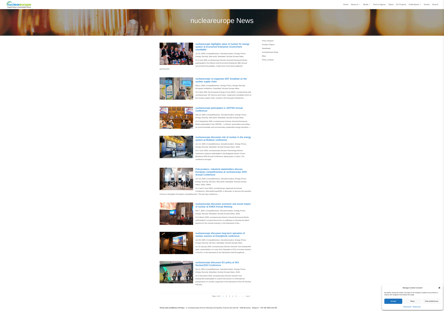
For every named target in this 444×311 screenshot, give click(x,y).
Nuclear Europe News (235, 56)
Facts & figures (379, 4)
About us (354, 4)
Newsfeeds (266, 48)
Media (365, 4)
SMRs (208, 185)
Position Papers (268, 44)
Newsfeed (221, 56)
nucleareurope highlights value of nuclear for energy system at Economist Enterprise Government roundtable (222, 47)
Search (435, 4)
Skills (238, 147)
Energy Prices (239, 53)
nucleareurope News (270, 52)
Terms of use (407, 306)
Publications (414, 4)
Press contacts (268, 60)
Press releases (268, 41)
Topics (391, 4)
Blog (264, 56)
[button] (439, 288)
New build (213, 56)
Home (345, 4)
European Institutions (203, 88)
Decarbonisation (226, 53)
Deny (412, 301)
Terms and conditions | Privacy (172, 308)
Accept (393, 301)
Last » (248, 296)
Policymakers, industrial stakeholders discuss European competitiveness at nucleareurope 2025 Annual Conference (221, 172)
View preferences (431, 301)
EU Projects (401, 4)
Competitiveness (212, 53)
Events (427, 4)
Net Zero (212, 182)
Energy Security (201, 56)
